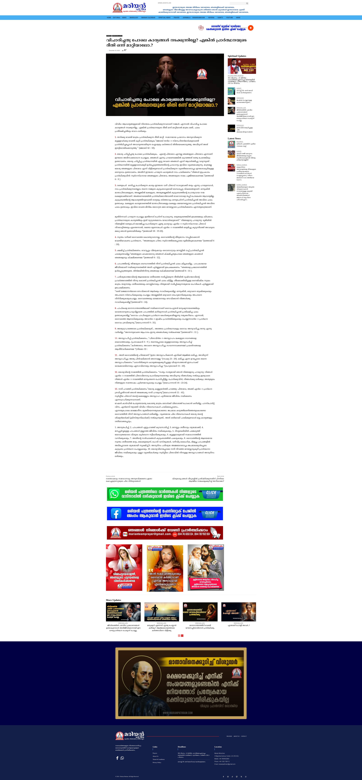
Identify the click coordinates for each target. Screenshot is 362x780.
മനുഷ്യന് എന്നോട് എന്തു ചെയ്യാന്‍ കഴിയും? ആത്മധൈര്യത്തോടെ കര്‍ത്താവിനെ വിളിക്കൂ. (161, 628)
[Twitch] (237, 777)
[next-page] (182, 635)
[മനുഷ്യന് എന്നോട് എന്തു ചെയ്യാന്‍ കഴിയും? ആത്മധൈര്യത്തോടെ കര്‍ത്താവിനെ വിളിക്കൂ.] (161, 611)
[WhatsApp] (254, 51)
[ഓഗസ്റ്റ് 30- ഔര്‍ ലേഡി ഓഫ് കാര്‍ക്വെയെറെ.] (231, 91)
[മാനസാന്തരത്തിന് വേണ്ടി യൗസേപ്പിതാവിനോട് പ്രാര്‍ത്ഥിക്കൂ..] (200, 611)
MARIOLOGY (240, 97)
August (239, 88)
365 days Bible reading (236, 75)
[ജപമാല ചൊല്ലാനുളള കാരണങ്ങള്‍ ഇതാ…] (231, 101)
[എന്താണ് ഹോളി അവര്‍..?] (238, 611)
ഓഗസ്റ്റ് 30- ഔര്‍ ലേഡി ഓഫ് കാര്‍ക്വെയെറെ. (192, 762)
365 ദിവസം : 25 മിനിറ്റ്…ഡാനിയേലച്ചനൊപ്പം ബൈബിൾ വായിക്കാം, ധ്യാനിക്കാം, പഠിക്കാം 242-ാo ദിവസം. (242, 80)
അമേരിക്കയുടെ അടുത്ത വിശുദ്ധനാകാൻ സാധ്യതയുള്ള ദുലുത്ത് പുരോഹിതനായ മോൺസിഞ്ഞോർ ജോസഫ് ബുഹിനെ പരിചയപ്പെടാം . (245, 193)
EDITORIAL (240, 141)
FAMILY (109, 35)
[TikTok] (232, 777)
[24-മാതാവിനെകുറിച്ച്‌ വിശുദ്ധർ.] (181, 683)
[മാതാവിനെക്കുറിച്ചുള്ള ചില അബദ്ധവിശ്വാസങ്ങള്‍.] (231, 128)
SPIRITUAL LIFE (117, 35)
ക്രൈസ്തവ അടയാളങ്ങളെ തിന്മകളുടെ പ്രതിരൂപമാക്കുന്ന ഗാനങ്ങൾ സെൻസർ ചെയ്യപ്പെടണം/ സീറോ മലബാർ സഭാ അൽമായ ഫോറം (246, 173)
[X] (245, 51)
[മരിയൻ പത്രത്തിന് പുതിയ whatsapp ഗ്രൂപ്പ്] (231, 144)
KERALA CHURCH (242, 164)
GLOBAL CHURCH (242, 184)
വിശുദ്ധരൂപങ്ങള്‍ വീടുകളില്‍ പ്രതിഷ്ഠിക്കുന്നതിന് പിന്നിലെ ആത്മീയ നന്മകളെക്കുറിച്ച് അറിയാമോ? (198, 480)
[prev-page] (179, 635)
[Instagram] (228, 777)
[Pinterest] (250, 51)
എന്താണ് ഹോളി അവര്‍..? (239, 626)
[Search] (247, 3)
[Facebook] (241, 51)
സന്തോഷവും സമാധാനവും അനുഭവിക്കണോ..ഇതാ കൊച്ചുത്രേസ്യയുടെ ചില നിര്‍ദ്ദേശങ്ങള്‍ (129, 480)
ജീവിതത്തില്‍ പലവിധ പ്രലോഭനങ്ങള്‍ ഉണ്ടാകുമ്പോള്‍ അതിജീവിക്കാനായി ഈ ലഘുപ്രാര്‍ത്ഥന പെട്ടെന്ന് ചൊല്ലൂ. (123, 628)
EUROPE (239, 151)
